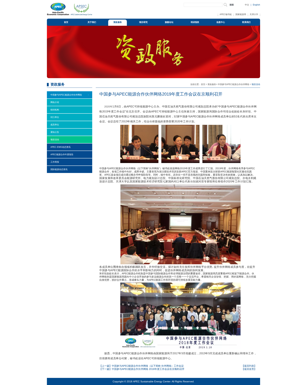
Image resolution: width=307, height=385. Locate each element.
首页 (66, 22)
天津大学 (254, 14)
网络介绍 (54, 102)
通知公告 (54, 132)
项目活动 (54, 139)
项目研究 (143, 22)
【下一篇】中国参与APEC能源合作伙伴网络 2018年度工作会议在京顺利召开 (141, 369)
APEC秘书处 (226, 14)
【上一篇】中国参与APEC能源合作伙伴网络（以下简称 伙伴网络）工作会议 (141, 365)
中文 (247, 5)
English (256, 5)
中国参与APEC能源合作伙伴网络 (233, 84)
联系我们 (246, 22)
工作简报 (54, 162)
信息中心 (220, 22)
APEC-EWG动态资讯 (60, 147)
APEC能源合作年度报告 (61, 154)
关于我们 (92, 22)
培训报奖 (195, 22)
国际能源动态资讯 (59, 169)
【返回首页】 (249, 369)
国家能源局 (240, 14)
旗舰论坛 (169, 22)
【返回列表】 (249, 365)
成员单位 (54, 124)
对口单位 (54, 117)
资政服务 (117, 22)
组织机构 (54, 110)
